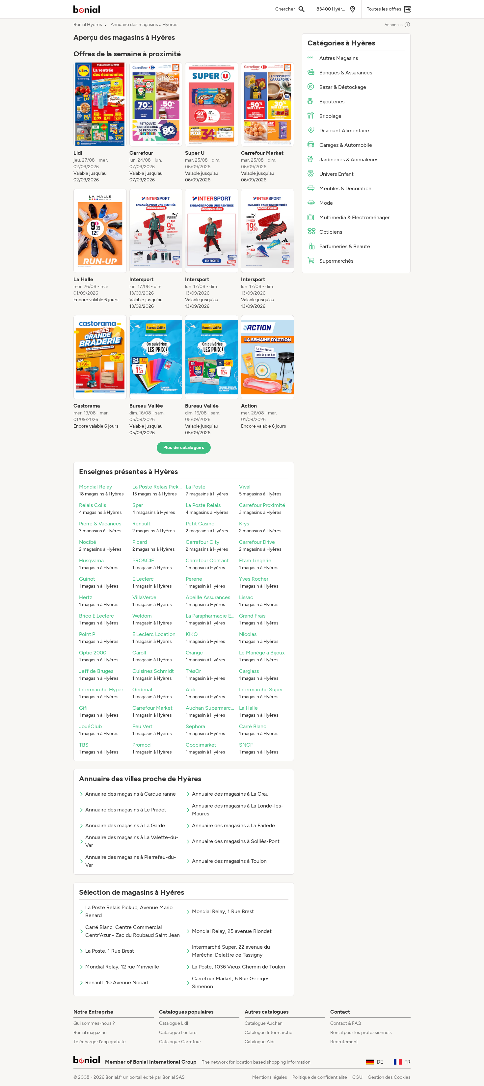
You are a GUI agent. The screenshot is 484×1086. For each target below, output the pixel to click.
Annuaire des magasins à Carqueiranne (130, 794)
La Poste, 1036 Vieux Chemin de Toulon (238, 967)
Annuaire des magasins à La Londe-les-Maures (237, 810)
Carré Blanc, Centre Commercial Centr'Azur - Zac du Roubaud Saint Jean (132, 931)
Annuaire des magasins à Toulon (229, 861)
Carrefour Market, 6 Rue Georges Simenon (230, 982)
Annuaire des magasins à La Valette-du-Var (131, 841)
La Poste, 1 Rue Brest (109, 951)
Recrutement (344, 1042)
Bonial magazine (90, 1032)
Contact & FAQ (345, 1023)
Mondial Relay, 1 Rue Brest (223, 911)
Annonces (394, 24)
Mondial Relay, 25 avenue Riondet (232, 931)
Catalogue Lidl (173, 1023)
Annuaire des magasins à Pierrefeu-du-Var (130, 861)
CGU (357, 1077)
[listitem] (100, 122)
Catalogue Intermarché (268, 1032)
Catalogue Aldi (259, 1042)
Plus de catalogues (183, 447)
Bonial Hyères (87, 24)
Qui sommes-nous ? (94, 1023)
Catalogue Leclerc (178, 1032)
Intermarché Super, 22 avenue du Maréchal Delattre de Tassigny (231, 951)
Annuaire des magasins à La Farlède (233, 825)
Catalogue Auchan (263, 1023)
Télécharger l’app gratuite (99, 1042)
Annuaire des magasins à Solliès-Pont (236, 841)
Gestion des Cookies (389, 1077)
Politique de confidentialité (319, 1077)
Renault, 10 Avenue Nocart (116, 982)
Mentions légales (269, 1077)
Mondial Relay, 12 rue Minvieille (122, 967)
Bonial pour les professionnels (361, 1032)
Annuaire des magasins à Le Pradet (125, 810)
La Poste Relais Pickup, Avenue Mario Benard (129, 911)
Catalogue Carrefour (180, 1042)
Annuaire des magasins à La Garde (125, 825)
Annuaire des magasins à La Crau (230, 794)
